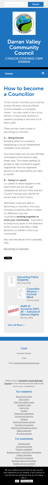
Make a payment (24, 431)
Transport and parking (24, 425)
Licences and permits (24, 466)
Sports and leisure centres (24, 422)
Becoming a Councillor (16, 248)
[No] (45, 476)
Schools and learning (24, 416)
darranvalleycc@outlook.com (26, 363)
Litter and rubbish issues (24, 402)
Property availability (24, 449)
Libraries (24, 419)
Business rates (24, 444)
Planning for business (24, 458)
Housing (24, 411)
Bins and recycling (24, 396)
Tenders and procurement (24, 463)
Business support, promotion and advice (24, 452)
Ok (17, 481)
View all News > (16, 324)
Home (9, 73)
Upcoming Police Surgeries (27, 278)
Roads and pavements (24, 413)
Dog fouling (24, 399)
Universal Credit (24, 405)
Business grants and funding (24, 461)
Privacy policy (27, 481)
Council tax (24, 408)
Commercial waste (24, 446)
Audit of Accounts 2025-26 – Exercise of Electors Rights (30, 310)
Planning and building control (24, 428)
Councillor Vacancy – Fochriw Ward (33, 293)
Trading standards (24, 455)
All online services (24, 433)
